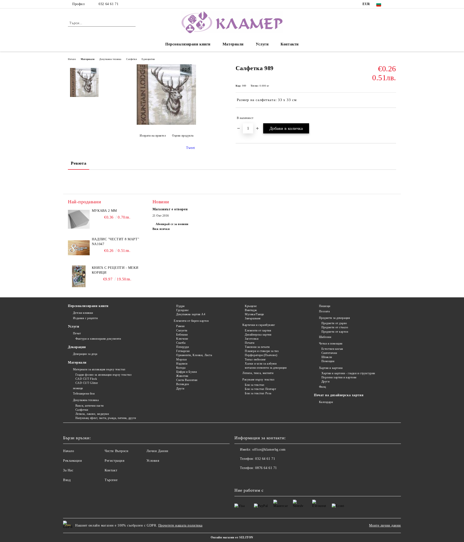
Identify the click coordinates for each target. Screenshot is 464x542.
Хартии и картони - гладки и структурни (348, 373)
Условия (152, 460)
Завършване (253, 318)
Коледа (180, 367)
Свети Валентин (186, 380)
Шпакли (326, 357)
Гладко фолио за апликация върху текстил (103, 374)
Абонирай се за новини (172, 224)
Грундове (182, 310)
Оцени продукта (183, 135)
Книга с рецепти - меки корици (115, 270)
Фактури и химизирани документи (98, 338)
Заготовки (251, 338)
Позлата (324, 311)
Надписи (181, 363)
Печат (77, 333)
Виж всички (161, 229)
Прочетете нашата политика (180, 525)
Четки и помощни (330, 343)
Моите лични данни (385, 525)
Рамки (180, 326)
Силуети (181, 330)
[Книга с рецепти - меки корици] (79, 276)
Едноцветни (148, 59)
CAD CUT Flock (86, 379)
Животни (182, 376)
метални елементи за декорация (266, 367)
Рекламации (72, 460)
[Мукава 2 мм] (79, 219)
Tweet (190, 148)
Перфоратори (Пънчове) (261, 355)
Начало (72, 59)
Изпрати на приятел (153, 135)
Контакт (111, 470)
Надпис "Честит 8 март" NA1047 (115, 241)
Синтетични (329, 353)
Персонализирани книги (187, 44)
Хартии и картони (331, 368)
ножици (78, 388)
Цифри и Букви (186, 372)
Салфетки (131, 59)
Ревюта (78, 163)
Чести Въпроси (116, 451)
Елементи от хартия (258, 330)
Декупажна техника (110, 59)
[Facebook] (393, 4)
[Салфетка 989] (166, 123)
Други (180, 388)
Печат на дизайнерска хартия (338, 395)
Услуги (262, 44)
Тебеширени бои (83, 393)
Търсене (111, 480)
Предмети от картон (334, 331)
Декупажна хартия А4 (190, 314)
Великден (182, 384)
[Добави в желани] (392, 118)
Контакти (289, 44)
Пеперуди (182, 347)
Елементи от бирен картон (191, 320)
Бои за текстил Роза (258, 393)
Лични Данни (157, 451)
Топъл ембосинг (255, 359)
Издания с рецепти (85, 318)
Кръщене (251, 306)
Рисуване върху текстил (258, 379)
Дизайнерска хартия (258, 334)
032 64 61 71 (108, 4)
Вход (67, 480)
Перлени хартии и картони (338, 377)
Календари (326, 402)
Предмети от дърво (334, 323)
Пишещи (324, 306)
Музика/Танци (254, 314)
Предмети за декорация (334, 318)
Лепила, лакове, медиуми (92, 414)
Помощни (327, 361)
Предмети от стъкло (334, 327)
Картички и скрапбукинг (258, 325)
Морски (181, 359)
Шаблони (325, 337)
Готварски (183, 351)
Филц (322, 386)
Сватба (180, 342)
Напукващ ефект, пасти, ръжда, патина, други (105, 418)
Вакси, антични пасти (89, 405)
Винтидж (251, 310)
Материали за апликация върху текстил (99, 369)
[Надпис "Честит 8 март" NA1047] (79, 248)
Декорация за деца (85, 354)
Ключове (182, 338)
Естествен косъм (332, 349)
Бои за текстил (254, 385)
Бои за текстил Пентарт (260, 389)
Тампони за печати (257, 347)
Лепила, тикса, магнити (257, 373)
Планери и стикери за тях (262, 351)
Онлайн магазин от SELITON (232, 537)
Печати (249, 342)
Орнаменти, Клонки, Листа (194, 355)
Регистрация (114, 460)
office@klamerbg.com (269, 449)
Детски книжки (83, 313)
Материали (233, 44)
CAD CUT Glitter (86, 383)
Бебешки (182, 334)
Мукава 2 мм (104, 210)
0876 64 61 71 (266, 468)
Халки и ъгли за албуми (260, 363)
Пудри (180, 306)
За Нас (68, 470)
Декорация (77, 347)
